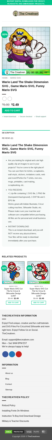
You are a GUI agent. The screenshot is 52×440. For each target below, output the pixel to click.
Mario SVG (15, 78)
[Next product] (4, 99)
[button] (3, 13)
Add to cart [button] (13, 302)
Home (5, 78)
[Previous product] (10, 99)
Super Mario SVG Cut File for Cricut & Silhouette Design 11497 (13, 292)
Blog (7, 379)
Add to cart (12, 110)
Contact (8, 384)
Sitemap (8, 390)
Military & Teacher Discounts (15, 421)
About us (9, 373)
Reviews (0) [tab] (7, 138)
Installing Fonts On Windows (15, 411)
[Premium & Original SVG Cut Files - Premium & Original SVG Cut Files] (26, 13)
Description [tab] (8, 133)
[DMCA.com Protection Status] (15, 431)
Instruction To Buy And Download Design (21, 416)
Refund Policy (8, 405)
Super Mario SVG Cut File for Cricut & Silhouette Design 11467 (39, 292)
